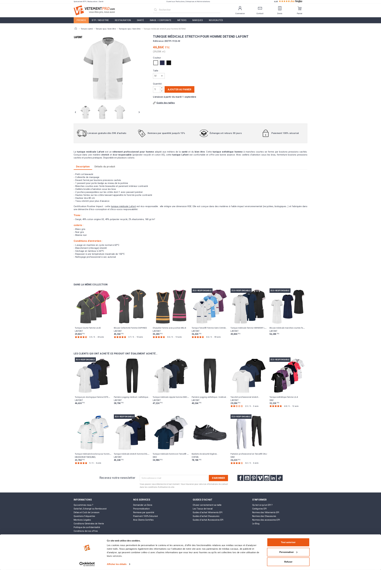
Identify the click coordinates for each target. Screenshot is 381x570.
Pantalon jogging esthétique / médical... (210, 397)
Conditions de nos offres (86, 531)
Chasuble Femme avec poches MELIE (169, 328)
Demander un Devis (142, 505)
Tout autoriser (288, 542)
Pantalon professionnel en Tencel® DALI (249, 454)
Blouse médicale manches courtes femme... (289, 328)
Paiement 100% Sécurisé (145, 516)
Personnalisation (141, 509)
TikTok (279, 478)
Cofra (195, 457)
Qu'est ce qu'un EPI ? (262, 505)
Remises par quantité (143, 512)
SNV (272, 400)
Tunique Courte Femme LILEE (88, 328)
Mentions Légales (82, 520)
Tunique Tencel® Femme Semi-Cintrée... (209, 328)
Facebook (240, 478)
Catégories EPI (259, 509)
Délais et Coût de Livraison (87, 512)
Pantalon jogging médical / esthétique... (132, 397)
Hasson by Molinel (85, 457)
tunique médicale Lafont (123, 206)
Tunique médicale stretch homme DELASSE (133, 454)
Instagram (266, 478)
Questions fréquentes (84, 516)
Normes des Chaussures (264, 516)
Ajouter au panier (179, 89)
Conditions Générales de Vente (89, 523)
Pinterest (253, 478)
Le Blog (255, 523)
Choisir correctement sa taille (207, 505)
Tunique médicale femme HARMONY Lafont (250, 328)
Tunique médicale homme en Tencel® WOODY (173, 454)
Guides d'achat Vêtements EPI (207, 512)
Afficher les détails (117, 564)
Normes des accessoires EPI (266, 520)
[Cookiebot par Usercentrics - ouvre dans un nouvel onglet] (87, 564)
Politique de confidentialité (87, 527)
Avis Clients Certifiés (143, 520)
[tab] (105, 166)
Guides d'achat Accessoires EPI (208, 520)
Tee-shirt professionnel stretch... (245, 397)
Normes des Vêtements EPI (265, 512)
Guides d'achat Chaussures (206, 516)
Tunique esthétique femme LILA (284, 397)
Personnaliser (286, 552)
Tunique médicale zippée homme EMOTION (172, 397)
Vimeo (260, 478)
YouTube (247, 478)
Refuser (288, 561)
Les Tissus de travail (203, 509)
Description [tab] (83, 166)
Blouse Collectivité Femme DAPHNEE (130, 328)
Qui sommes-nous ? (83, 505)
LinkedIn (273, 478)
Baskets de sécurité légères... (205, 454)
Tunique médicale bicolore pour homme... (93, 454)
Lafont (79, 331)
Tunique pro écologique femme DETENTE (93, 397)
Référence (158, 41)
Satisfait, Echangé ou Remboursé (90, 509)
